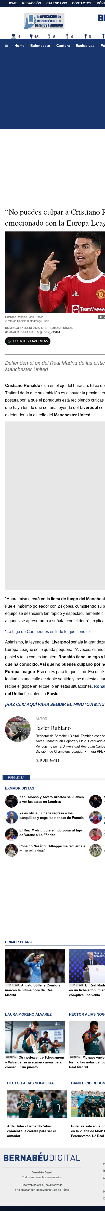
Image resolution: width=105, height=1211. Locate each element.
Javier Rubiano (21, 332)
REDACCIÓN (31, 3)
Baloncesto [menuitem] (40, 45)
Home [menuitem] (19, 45)
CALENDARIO (56, 3)
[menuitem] (6, 46)
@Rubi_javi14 (49, 332)
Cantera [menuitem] (63, 45)
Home (12, 3)
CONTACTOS (81, 3)
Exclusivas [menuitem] (85, 45)
